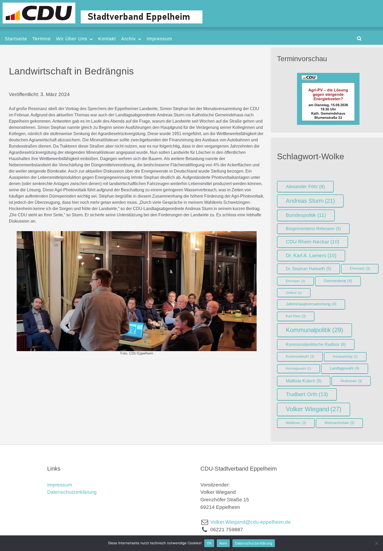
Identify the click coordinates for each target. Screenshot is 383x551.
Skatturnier (351, 381)
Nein (223, 543)
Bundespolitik (306, 215)
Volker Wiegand (313, 409)
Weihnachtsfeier (339, 423)
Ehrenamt (360, 268)
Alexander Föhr (305, 186)
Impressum (59, 484)
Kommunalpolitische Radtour (316, 344)
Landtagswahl (344, 368)
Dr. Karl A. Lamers (311, 255)
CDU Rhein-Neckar (312, 241)
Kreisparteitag (345, 356)
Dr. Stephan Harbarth (308, 269)
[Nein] (376, 543)
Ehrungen (295, 281)
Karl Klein (296, 316)
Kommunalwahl (300, 356)
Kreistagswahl (298, 368)
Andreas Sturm (310, 201)
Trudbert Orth (307, 394)
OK (209, 543)
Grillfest (294, 293)
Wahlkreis (296, 423)
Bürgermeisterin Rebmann (313, 228)
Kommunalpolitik (314, 329)
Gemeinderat (338, 281)
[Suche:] (359, 38)
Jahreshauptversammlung (311, 304)
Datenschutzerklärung (72, 492)
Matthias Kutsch (304, 381)
